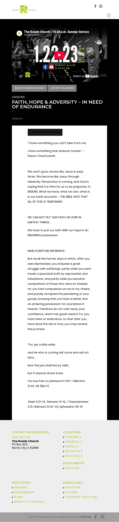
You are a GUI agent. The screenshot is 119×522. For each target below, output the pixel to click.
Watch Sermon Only (30, 88)
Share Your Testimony (29, 502)
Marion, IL (71, 446)
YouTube (71, 492)
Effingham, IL (73, 441)
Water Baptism (24, 492)
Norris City (72, 468)
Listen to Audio (62, 88)
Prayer (18, 497)
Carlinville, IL (73, 437)
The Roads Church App (81, 497)
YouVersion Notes (45, 132)
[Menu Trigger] (109, 15)
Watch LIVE (72, 487)
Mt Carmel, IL (74, 451)
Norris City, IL (74, 456)
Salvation (20, 487)
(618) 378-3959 (21, 437)
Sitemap (86, 516)
